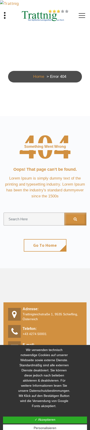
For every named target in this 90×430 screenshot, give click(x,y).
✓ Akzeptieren (45, 419)
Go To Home (45, 245)
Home (38, 76)
